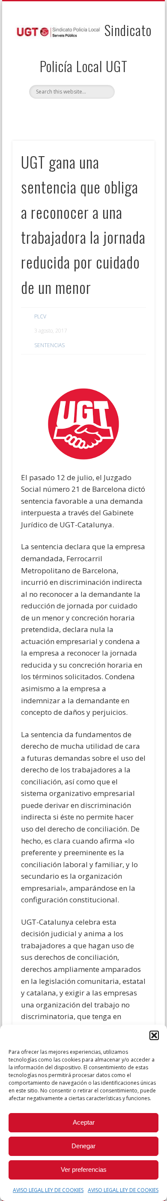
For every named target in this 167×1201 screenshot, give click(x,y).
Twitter (91, 113)
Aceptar (84, 1122)
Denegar (83, 1146)
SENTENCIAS (49, 345)
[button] (154, 1035)
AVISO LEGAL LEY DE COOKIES (48, 1190)
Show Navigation (133, 77)
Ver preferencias (84, 1169)
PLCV (40, 316)
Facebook (74, 113)
